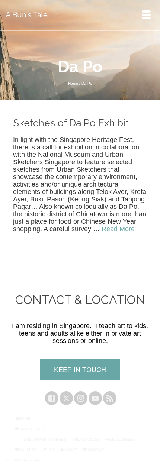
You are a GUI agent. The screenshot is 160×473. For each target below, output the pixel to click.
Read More (118, 229)
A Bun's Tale (27, 14)
